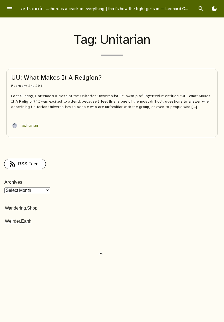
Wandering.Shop (21, 208)
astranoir (32, 8)
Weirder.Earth (18, 221)
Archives (13, 182)
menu (10, 8)
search (201, 8)
